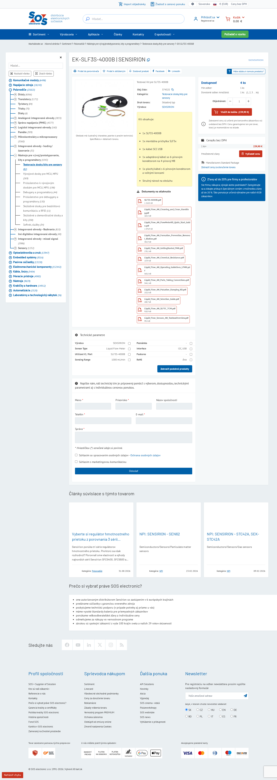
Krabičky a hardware (29, 285)
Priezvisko (121, 400)
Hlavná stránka (52, 43)
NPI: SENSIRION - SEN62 (159, 534)
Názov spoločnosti (166, 400)
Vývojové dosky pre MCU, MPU (40, 176)
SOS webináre (147, 712)
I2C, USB (182, 348)
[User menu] (217, 17)
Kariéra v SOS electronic (40, 726)
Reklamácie (90, 703)
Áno (185, 359)
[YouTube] (78, 645)
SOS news (145, 717)
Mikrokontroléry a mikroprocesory (37, 139)
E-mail (139, 414)
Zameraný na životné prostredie (44, 731)
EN (224, 710)
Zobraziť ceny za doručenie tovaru (218, 167)
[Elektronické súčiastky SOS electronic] (48, 18)
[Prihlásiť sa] (196, 20)
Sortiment (66, 43)
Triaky (23, 108)
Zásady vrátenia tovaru (95, 707)
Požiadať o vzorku (235, 34)
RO (190, 716)
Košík (236, 17)
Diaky (23, 113)
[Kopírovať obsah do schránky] (148, 60)
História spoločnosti (38, 717)
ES (223, 716)
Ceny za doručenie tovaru (97, 698)
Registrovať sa (207, 20)
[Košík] (228, 19)
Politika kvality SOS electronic (43, 712)
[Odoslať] (245, 695)
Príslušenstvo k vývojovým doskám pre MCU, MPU (39, 185)
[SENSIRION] (255, 59)
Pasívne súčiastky (27, 262)
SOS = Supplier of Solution (42, 684)
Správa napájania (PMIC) (36, 122)
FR (234, 716)
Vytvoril (69, 769)
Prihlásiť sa (208, 17)
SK (189, 710)
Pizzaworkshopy (148, 707)
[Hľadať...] (88, 18)
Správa (79, 429)
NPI (161, 570)
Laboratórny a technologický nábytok (37, 295)
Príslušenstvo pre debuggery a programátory (40, 199)
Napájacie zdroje (27, 84)
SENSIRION (168, 107)
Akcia (142, 693)
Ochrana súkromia (93, 717)
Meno (78, 400)
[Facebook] (67, 645)
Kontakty (32, 698)
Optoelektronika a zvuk (31, 252)
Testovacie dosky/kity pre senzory (158, 43)
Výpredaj (144, 698)
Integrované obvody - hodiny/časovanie (35, 148)
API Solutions (147, 684)
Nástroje (21, 280)
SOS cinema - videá (150, 703)
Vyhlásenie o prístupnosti (152, 721)
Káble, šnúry (24, 271)
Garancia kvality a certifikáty (42, 707)
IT (211, 716)
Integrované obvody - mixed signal (38, 241)
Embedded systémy (28, 257)
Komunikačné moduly (29, 80)
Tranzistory (28, 99)
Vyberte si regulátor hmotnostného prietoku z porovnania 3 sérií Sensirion (100, 539)
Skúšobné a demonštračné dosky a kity (43, 217)
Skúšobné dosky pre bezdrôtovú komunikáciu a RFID (41, 208)
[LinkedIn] (89, 645)
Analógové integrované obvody (39, 117)
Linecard (88, 688)
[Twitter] (100, 645)
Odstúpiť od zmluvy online (97, 721)
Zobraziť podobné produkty (175, 368)
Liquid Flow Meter (115, 348)
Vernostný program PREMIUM (99, 712)
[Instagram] (111, 645)
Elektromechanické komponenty (37, 266)
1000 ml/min (118, 359)
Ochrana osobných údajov (145, 455)
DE (235, 710)
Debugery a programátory (40, 192)
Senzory (26, 248)
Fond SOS (33, 721)
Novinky (144, 688)
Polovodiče (79, 43)
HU (212, 710)
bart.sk (79, 769)
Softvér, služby (33, 224)
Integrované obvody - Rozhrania (39, 229)
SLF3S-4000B (118, 354)
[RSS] (121, 645)
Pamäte (25, 132)
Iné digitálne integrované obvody (39, 234)
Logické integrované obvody (37, 127)
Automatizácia (25, 290)
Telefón (79, 414)
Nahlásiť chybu (12, 775)
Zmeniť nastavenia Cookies (97, 726)
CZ (201, 710)
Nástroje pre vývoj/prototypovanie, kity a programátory (113, 43)
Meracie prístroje (27, 276)
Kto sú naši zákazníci (38, 688)
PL (201, 716)
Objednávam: (219, 101)
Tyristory (25, 103)
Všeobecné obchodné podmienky (101, 693)
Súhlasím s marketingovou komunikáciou (102, 462)
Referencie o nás (36, 693)
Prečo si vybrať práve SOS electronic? (47, 703)
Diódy (25, 94)
